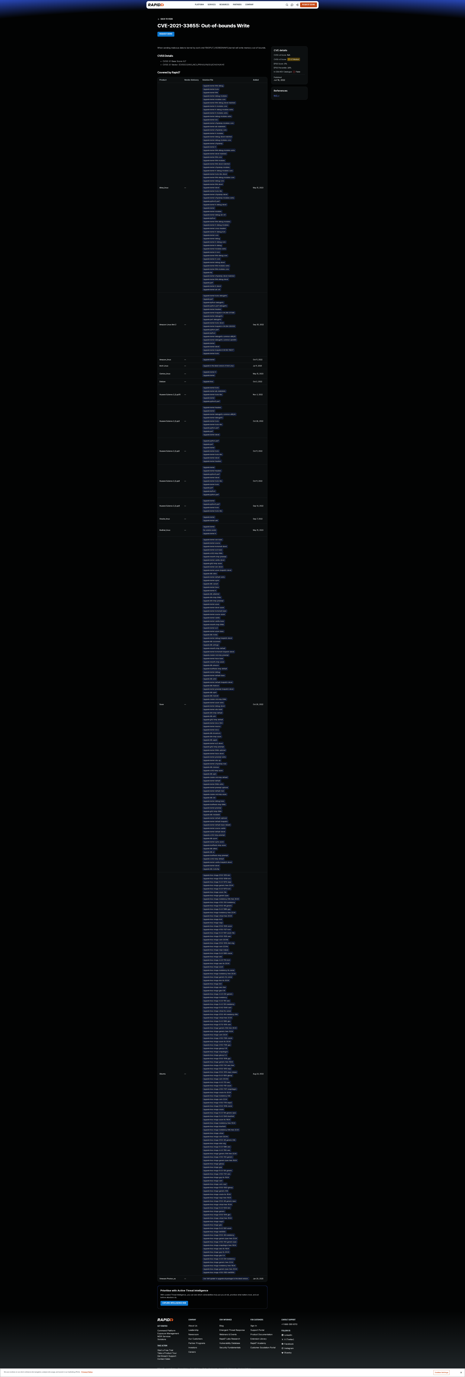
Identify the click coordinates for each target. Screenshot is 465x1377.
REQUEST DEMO (165, 34)
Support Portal (257, 1330)
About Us (192, 1325)
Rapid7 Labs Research (229, 1339)
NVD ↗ (276, 96)
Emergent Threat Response (232, 1330)
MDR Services (163, 1336)
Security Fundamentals (229, 1347)
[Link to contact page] (292, 5)
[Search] (287, 5)
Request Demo (308, 5)
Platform (199, 5)
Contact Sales (163, 1359)
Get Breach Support (166, 1356)
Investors (192, 1347)
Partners (237, 5)
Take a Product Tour (167, 1353)
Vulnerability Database (229, 1343)
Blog (221, 1325)
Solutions (161, 1339)
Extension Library (258, 1339)
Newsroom (193, 1334)
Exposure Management (168, 1333)
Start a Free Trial (165, 1350)
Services (212, 5)
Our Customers (195, 1339)
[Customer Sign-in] (297, 5)
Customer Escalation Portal (262, 1347)
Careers (192, 1352)
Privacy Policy (87, 1372)
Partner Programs (196, 1343)
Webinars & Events (228, 1334)
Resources (224, 5)
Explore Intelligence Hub (174, 1303)
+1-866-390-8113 (289, 1324)
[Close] (461, 1372)
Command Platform (166, 1330)
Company (249, 5)
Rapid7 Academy (258, 1343)
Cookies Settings (441, 1372)
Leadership (193, 1330)
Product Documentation (261, 1334)
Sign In (253, 1325)
